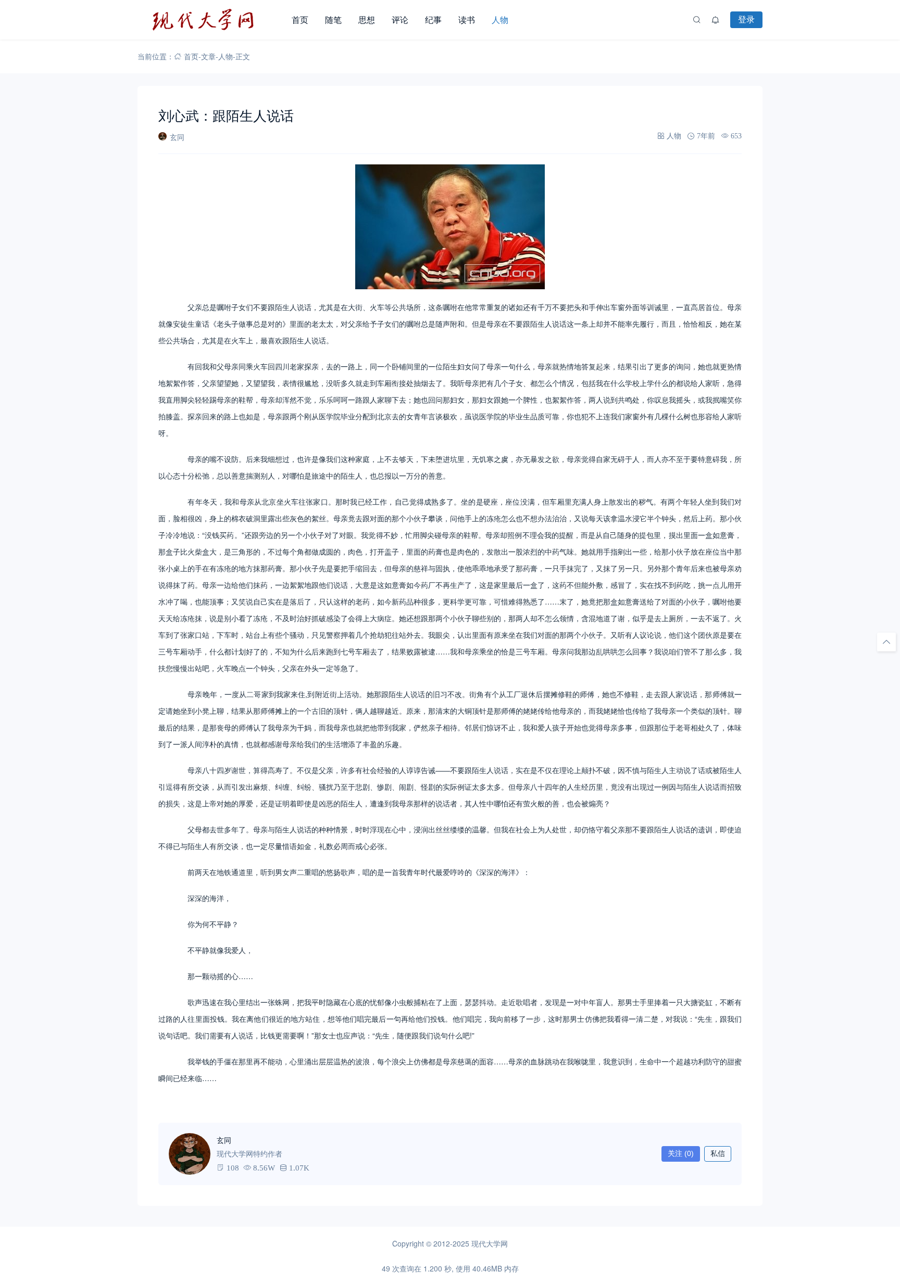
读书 (466, 19)
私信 (717, 1153)
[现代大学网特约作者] (189, 1154)
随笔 (333, 19)
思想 (366, 19)
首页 (300, 19)
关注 (681, 1153)
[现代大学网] (210, 20)
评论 (400, 19)
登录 (746, 19)
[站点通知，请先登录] (715, 20)
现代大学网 (489, 1243)
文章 (208, 56)
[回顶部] (886, 642)
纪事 (433, 19)
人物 (500, 19)
